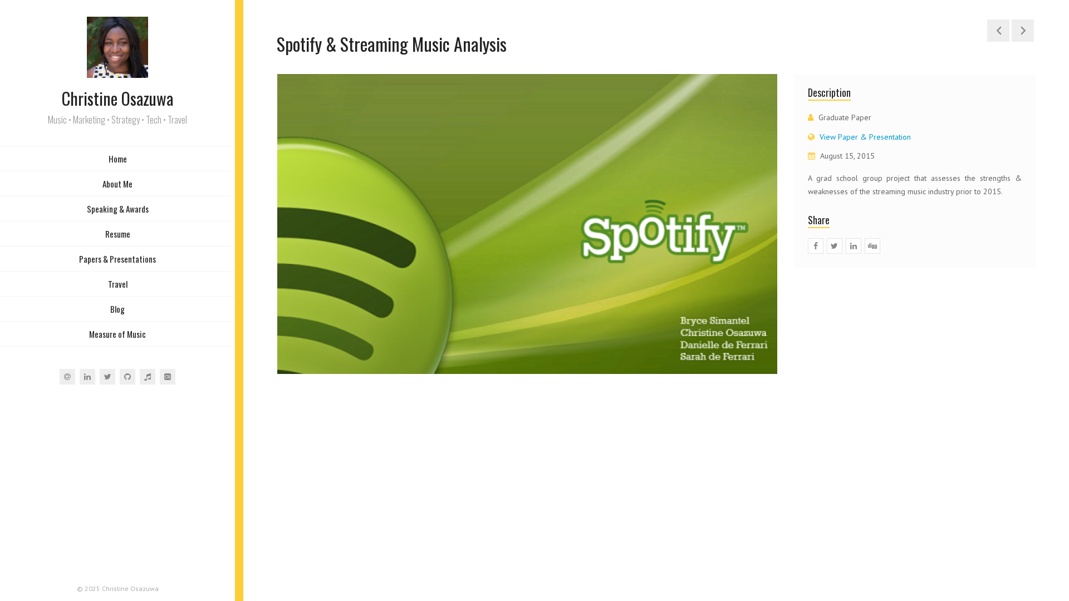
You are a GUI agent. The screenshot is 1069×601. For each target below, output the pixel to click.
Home (118, 158)
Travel (118, 284)
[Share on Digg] (872, 246)
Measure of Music (117, 334)
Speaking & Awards (118, 209)
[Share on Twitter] (834, 246)
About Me (117, 184)
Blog (117, 309)
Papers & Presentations (117, 259)
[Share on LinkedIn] (853, 246)
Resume (117, 234)
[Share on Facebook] (815, 246)
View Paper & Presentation (865, 137)
